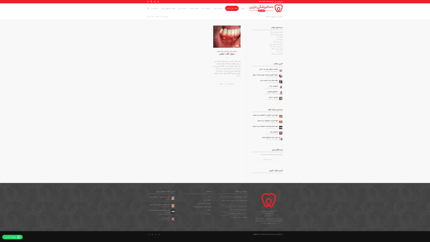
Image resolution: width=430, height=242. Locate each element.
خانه (210, 196)
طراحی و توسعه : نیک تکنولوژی (261, 234)
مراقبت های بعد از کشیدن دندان (269, 80)
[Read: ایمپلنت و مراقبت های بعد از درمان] (281, 70)
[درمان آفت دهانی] (227, 37)
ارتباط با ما (208, 213)
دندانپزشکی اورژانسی (272, 92)
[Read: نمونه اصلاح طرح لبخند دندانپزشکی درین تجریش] (281, 127)
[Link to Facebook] (148, 1)
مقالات (209, 210)
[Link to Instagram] (158, 1)
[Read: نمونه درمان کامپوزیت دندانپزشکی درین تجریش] (281, 116)
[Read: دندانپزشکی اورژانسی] (281, 93)
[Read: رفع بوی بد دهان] (281, 98)
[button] (12, 237)
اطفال (281, 37)
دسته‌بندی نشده (225, 51)
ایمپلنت (280, 39)
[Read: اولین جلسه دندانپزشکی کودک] (281, 139)
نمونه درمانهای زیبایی (204, 203)
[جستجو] (148, 8)
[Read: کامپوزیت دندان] (281, 87)
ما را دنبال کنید (267, 159)
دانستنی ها (233, 51)
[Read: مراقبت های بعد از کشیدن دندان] (281, 82)
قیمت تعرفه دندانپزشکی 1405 (202, 206)
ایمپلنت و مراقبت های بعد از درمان (268, 69)
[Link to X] (154, 1)
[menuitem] (243, 8)
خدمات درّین (207, 200)
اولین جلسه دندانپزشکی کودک (270, 137)
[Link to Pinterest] (151, 1)
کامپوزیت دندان (273, 86)
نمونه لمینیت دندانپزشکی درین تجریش (267, 121)
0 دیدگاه (221, 84)
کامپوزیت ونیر (278, 54)
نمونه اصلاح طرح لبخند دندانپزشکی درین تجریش (265, 126)
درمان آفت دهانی (227, 54)
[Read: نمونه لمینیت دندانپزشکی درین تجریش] (281, 122)
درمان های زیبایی (277, 44)
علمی (218, 51)
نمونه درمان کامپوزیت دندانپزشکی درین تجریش (265, 115)
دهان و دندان (279, 49)
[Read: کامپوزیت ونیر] (281, 133)
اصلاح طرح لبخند (278, 32)
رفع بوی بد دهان (273, 97)
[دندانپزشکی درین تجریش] (266, 8)
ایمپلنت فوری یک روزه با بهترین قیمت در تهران (265, 75)
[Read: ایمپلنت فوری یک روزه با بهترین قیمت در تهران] (281, 76)
